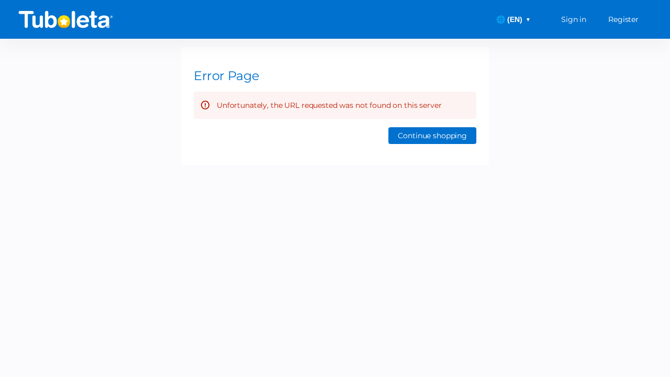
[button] (432, 135)
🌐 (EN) (513, 19)
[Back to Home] (120, 19)
